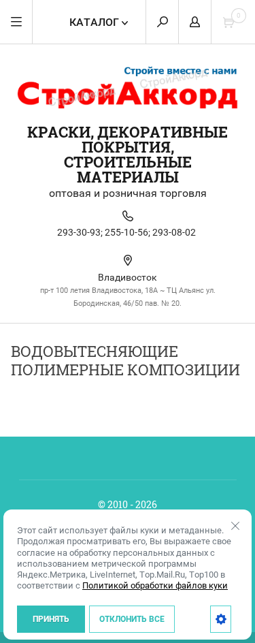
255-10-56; (127, 232)
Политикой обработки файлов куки (155, 585)
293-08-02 (174, 232)
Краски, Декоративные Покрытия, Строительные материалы (127, 154)
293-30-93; (80, 232)
